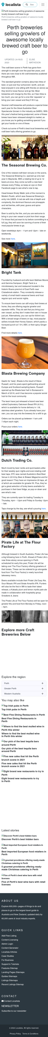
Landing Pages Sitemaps (13, 972)
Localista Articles (9, 951)
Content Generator (10, 947)
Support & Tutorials (10, 964)
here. (20, 332)
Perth (6, 683)
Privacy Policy (15, 1033)
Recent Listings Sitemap (13, 984)
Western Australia (12, 693)
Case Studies (8, 955)
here (13, 238)
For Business (8, 960)
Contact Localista (12, 1000)
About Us (10, 900)
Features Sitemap (10, 968)
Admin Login (7, 943)
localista (13, 5)
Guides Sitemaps (9, 976)
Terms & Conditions (30, 1033)
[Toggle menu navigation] (42, 4)
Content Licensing (10, 939)
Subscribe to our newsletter (14, 1010)
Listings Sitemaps (10, 980)
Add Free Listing (9, 935)
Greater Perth (10, 688)
